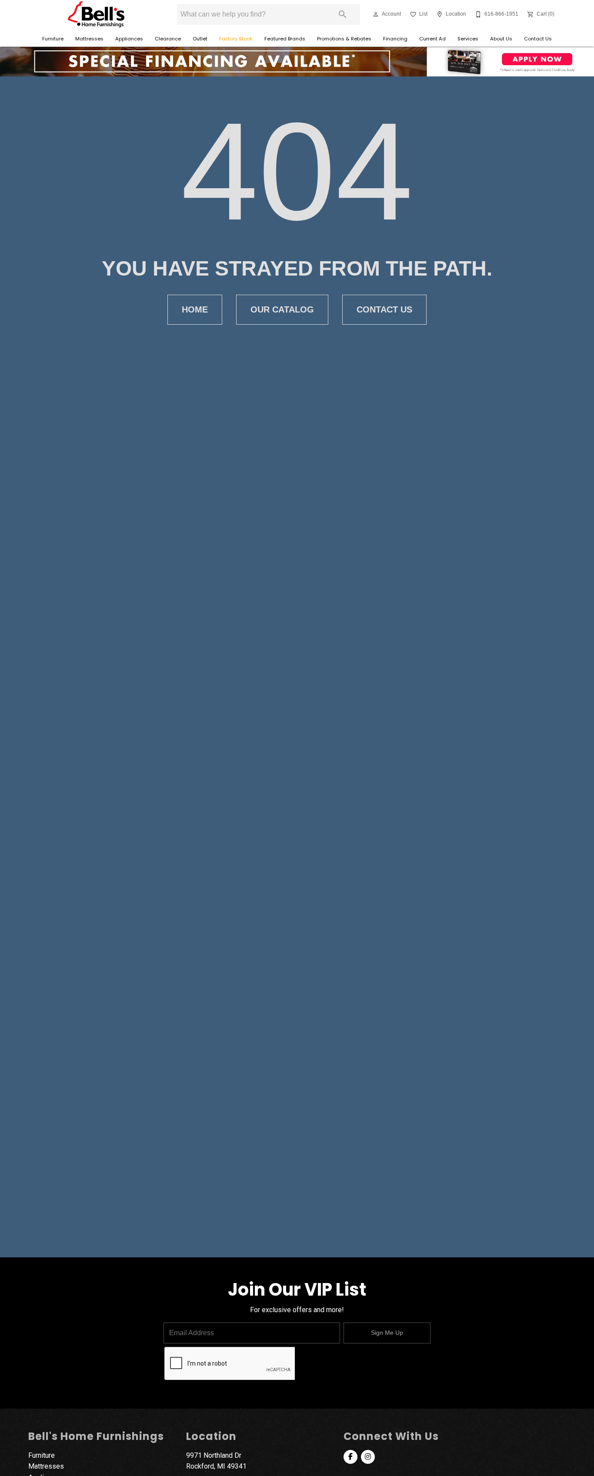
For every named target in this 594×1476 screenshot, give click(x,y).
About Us (501, 38)
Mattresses (89, 38)
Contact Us (538, 38)
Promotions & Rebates (344, 38)
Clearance (168, 38)
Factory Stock (235, 38)
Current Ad (432, 38)
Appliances (129, 38)
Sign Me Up (387, 1332)
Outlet (200, 38)
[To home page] (96, 14)
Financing (395, 38)
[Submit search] (343, 14)
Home (195, 309)
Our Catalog (282, 309)
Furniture (52, 38)
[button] (375, 14)
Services (467, 38)
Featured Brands (284, 38)
